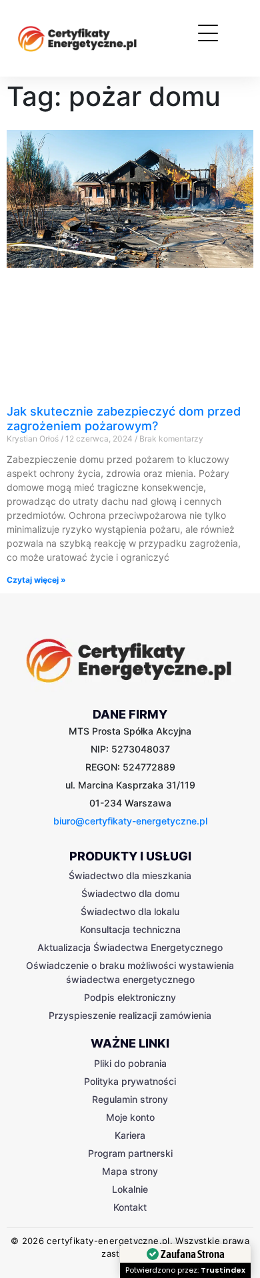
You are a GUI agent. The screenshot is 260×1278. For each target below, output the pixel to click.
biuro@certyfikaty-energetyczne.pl (130, 820)
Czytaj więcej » (36, 580)
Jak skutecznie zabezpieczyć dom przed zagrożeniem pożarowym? (124, 418)
